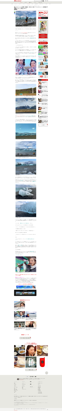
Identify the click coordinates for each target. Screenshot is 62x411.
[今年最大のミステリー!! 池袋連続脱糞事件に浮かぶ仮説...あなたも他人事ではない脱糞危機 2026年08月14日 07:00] (31, 362)
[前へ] (15, 293)
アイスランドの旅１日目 (24, 32)
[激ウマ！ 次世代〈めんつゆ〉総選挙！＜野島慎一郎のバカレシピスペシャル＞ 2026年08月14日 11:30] (19, 362)
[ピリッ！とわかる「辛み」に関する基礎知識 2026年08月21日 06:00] (31, 350)
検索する (41, 0)
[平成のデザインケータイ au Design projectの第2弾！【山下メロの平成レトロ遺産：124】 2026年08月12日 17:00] (42, 362)
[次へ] (35, 293)
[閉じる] (47, 409)
